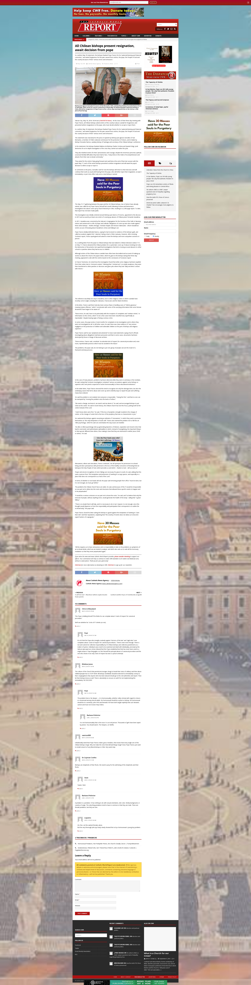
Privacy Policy (172, 977)
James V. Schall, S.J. (151, 959)
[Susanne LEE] (111, 929)
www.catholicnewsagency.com (112, 584)
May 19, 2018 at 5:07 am (90, 635)
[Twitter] (168, 28)
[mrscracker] (111, 964)
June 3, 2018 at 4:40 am (90, 820)
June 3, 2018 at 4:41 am (90, 780)
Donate (158, 36)
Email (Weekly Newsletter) (82, 951)
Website (77, 906)
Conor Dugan (150, 111)
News (111, 64)
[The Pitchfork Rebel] (111, 937)
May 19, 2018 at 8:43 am (88, 737)
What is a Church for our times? (156, 954)
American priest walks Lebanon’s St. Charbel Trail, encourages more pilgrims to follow (160, 205)
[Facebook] (165, 28)
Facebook (78, 945)
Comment (78, 879)
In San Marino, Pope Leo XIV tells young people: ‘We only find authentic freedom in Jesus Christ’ (160, 91)
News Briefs (78, 39)
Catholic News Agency (94, 64)
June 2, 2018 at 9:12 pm (88, 798)
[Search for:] (166, 24)
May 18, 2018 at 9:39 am (88, 611)
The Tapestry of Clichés (154, 82)
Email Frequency (150, 234)
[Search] (176, 24)
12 (117, 64)
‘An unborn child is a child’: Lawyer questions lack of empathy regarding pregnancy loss (158, 192)
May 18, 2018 (81, 64)
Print (138, 64)
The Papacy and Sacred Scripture (157, 100)
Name (77, 894)
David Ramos (150, 95)
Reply (78, 626)
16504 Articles (115, 580)
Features (98, 36)
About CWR (136, 36)
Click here (78, 565)
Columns (86, 36)
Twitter (77, 948)
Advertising (152, 977)
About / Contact (126, 977)
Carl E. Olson (150, 102)
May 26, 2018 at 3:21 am (88, 760)
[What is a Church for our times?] (160, 939)
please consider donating (122, 556)
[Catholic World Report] (125, 33)
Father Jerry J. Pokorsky (153, 84)
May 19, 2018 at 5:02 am (90, 693)
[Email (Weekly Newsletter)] (171, 28)
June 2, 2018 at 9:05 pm (93, 717)
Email (77, 900)
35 (158, 104)
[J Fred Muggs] (111, 954)
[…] (160, 970)
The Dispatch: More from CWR (160, 75)
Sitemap (162, 977)
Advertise (147, 36)
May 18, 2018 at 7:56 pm (88, 666)
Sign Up (153, 2)
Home (77, 36)
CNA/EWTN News (105, 120)
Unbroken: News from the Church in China (159, 170)
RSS (76, 954)
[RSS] (175, 28)
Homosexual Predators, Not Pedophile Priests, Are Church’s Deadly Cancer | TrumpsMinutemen (108, 844)
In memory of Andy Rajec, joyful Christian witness (157, 108)
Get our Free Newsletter (99, 2)
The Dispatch (112, 36)
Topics (123, 36)
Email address (149, 222)
